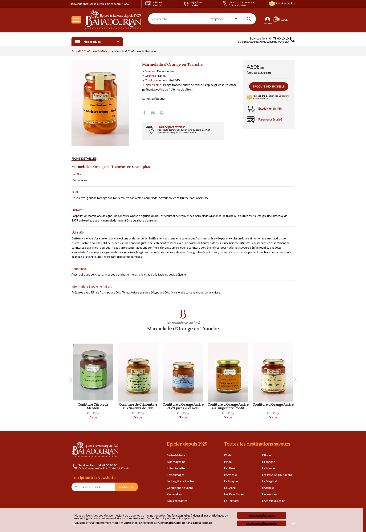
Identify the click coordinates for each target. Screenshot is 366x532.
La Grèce (230, 487)
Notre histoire (176, 455)
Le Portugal (231, 500)
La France (268, 468)
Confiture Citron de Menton (93, 406)
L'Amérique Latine (273, 500)
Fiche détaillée (83, 158)
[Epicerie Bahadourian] (113, 20)
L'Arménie (230, 474)
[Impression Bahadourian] (162, 112)
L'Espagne (268, 461)
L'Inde (228, 461)
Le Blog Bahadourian (180, 481)
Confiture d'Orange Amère (273, 405)
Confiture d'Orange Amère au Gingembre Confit (228, 406)
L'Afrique (268, 487)
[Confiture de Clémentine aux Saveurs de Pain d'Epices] (138, 372)
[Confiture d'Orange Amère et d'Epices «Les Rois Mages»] (183, 372)
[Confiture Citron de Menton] (93, 372)
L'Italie (266, 455)
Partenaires (174, 494)
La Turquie (231, 481)
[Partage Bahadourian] (153, 112)
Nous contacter (177, 500)
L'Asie (227, 455)
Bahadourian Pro (285, 3)
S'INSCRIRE (126, 486)
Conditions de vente (180, 487)
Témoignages (175, 474)
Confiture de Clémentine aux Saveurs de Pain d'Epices (138, 406)
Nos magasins (176, 461)
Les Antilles (269, 494)
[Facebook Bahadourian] (144, 112)
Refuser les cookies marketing (261, 523)
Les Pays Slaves (234, 494)
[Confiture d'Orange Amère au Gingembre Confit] (228, 372)
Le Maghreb (270, 481)
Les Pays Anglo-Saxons (277, 474)
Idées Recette (176, 468)
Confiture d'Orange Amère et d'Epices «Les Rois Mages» (183, 406)
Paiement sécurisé (270, 119)
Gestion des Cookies (171, 522)
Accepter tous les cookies (262, 515)
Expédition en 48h (270, 108)
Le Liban (229, 468)
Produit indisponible (269, 86)
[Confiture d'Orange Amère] (273, 372)
